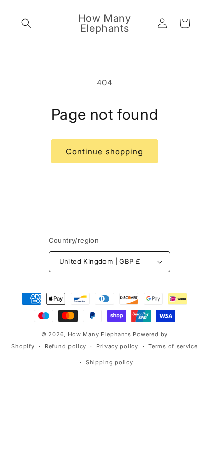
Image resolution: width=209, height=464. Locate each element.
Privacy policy (117, 346)
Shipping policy (109, 362)
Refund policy (65, 346)
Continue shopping (104, 151)
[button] (26, 23)
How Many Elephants (99, 334)
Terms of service (172, 346)
